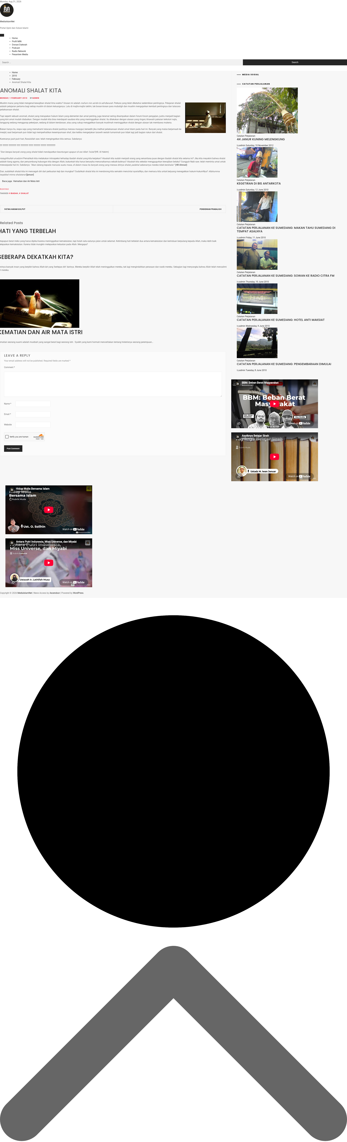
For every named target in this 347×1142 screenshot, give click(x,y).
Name (7, 403)
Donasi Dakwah (19, 44)
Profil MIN (16, 41)
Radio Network (19, 51)
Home (15, 38)
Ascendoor (55, 593)
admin (36, 98)
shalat (25, 193)
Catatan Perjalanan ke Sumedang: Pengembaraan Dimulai (284, 364)
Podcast (16, 48)
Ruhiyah (4, 189)
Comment (9, 367)
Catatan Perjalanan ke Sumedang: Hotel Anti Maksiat (281, 320)
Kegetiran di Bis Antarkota (259, 183)
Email (7, 414)
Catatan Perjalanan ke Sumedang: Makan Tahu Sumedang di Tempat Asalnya (286, 229)
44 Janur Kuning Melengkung (261, 139)
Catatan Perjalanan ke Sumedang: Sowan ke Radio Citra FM (285, 276)
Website (8, 424)
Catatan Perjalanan (246, 136)
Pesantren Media (20, 54)
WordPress (78, 593)
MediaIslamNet (7, 21)
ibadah (14, 193)
